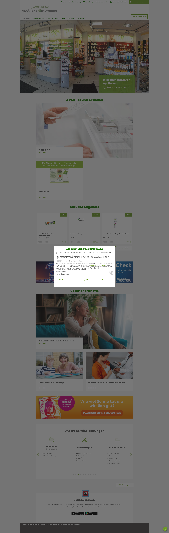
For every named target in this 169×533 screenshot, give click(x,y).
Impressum (84, 285)
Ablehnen (62, 280)
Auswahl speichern (84, 280)
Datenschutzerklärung (98, 265)
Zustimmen (106, 280)
